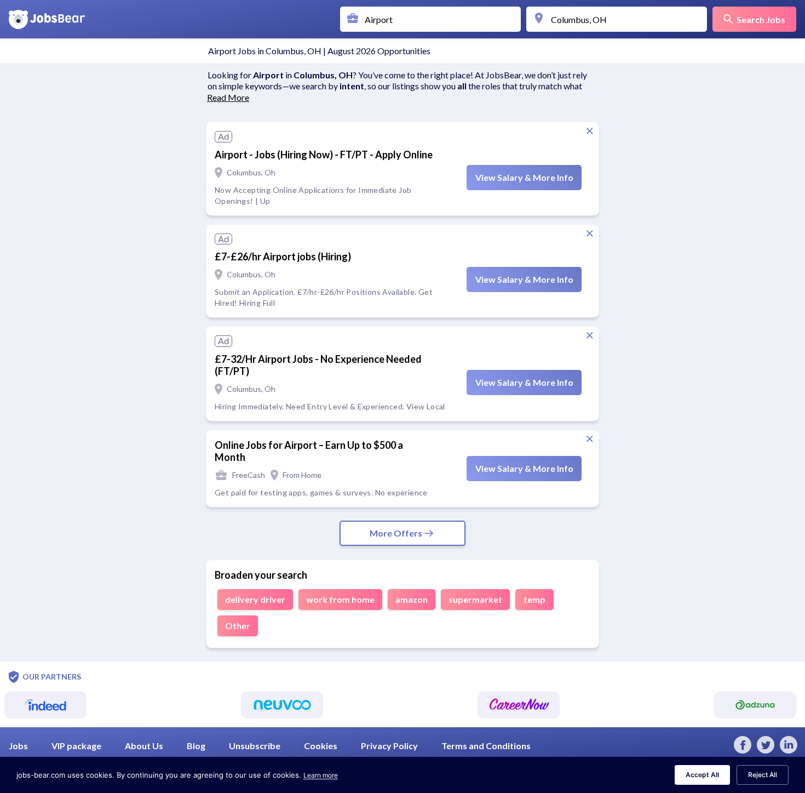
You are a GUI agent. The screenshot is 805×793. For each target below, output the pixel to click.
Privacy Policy (389, 745)
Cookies (320, 745)
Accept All (702, 775)
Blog (196, 745)
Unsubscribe (254, 745)
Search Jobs (761, 19)
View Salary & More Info (524, 177)
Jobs (18, 745)
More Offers (396, 533)
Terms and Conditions (486, 745)
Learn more (320, 775)
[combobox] (433, 19)
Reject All (762, 775)
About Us (144, 745)
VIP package (76, 745)
